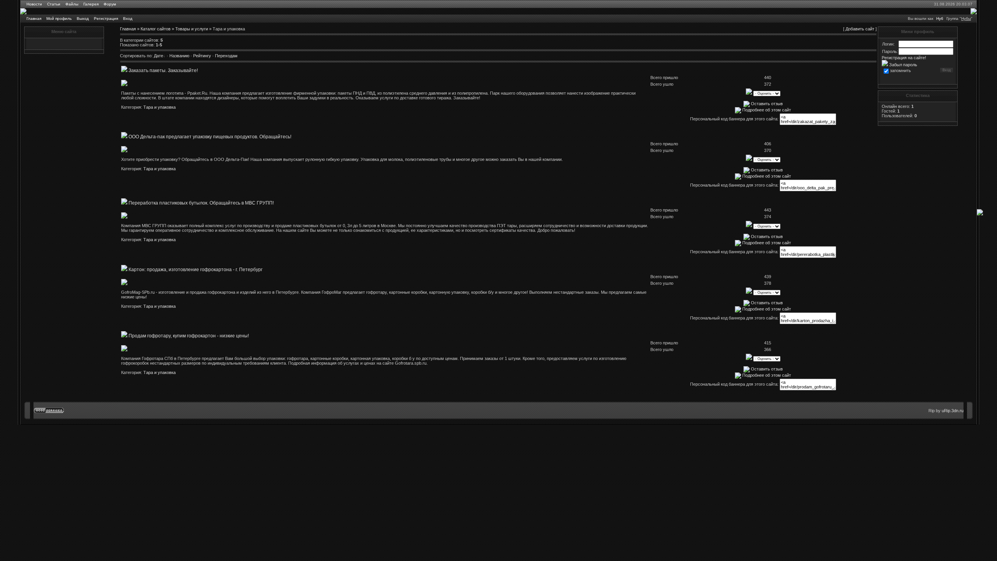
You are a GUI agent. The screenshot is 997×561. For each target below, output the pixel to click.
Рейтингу (202, 55)
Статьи (53, 4)
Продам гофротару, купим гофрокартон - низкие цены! (189, 336)
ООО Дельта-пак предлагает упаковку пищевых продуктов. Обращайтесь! (210, 136)
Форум (110, 4)
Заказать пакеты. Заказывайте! (163, 70)
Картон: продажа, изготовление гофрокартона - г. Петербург (195, 269)
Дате (158, 55)
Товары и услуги (191, 28)
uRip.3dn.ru (953, 410)
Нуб (939, 18)
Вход (127, 18)
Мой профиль (59, 18)
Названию (179, 55)
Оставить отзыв (767, 103)
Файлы (71, 4)
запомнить (900, 70)
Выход (83, 18)
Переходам (226, 55)
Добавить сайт (860, 28)
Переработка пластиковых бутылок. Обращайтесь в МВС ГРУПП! (201, 203)
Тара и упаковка (159, 107)
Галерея (91, 4)
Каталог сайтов (156, 28)
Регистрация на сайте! (904, 57)
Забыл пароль (902, 64)
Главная (33, 18)
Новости (34, 4)
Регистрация (106, 18)
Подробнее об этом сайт (766, 110)
